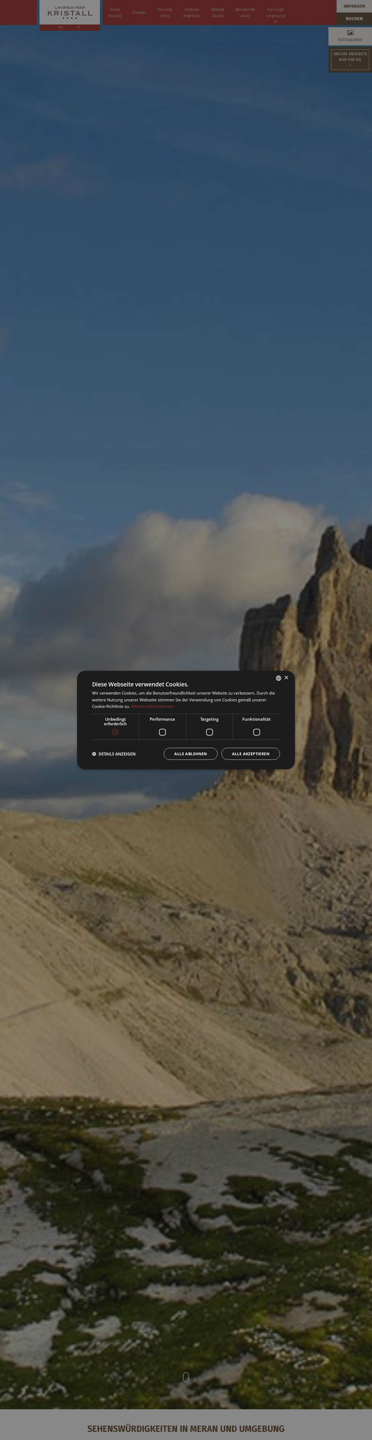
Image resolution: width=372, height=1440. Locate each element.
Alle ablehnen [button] (190, 753)
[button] (114, 753)
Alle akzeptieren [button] (250, 753)
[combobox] (278, 678)
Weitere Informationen (152, 706)
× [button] (286, 678)
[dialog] (186, 720)
